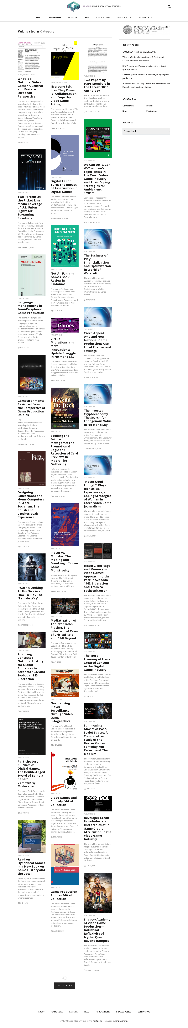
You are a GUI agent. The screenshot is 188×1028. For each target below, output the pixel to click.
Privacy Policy (125, 17)
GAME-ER (72, 17)
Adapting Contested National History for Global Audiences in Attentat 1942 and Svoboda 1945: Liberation (31, 666)
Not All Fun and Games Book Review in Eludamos (62, 278)
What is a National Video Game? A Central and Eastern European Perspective (30, 87)
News (20, 75)
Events (149, 105)
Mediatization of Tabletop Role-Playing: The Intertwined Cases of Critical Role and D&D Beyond (64, 629)
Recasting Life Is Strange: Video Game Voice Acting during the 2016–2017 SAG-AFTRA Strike (64, 970)
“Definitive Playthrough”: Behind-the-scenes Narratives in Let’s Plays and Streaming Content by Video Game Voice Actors (31, 948)
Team (86, 17)
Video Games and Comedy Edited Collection (64, 801)
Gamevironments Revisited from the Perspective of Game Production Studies (31, 408)
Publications (103, 17)
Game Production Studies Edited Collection (64, 895)
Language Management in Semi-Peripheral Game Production (31, 307)
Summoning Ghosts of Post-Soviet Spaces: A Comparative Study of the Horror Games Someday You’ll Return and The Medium (96, 739)
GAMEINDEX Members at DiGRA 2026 (139, 52)
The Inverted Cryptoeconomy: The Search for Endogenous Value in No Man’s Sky (98, 418)
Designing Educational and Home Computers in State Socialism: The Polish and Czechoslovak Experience (31, 504)
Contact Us (145, 17)
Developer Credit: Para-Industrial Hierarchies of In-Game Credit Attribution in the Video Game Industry (97, 828)
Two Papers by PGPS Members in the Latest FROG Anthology (97, 85)
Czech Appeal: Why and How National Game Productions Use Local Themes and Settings (97, 342)
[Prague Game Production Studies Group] (94, 6)
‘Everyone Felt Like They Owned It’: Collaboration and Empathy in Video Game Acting (64, 95)
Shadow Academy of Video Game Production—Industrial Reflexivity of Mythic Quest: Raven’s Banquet (97, 930)
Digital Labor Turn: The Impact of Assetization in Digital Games (64, 186)
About (39, 17)
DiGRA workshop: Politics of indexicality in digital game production (144, 68)
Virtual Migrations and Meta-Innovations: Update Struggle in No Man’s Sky (63, 348)
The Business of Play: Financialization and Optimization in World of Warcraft (97, 264)
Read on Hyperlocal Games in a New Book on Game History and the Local (31, 866)
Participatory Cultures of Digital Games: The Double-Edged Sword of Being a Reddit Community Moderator (31, 773)
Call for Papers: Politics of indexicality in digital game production (145, 76)
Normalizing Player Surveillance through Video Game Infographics (62, 712)
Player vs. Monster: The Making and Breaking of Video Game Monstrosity (64, 561)
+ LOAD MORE (65, 1019)
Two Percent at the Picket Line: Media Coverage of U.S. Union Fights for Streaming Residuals (30, 207)
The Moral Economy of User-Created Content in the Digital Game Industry (97, 663)
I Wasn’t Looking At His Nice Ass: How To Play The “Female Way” (30, 593)
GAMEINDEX (55, 17)
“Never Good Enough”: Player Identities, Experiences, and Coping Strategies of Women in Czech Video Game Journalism (97, 494)
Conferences (128, 105)
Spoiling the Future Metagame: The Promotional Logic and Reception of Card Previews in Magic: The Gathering (64, 450)
